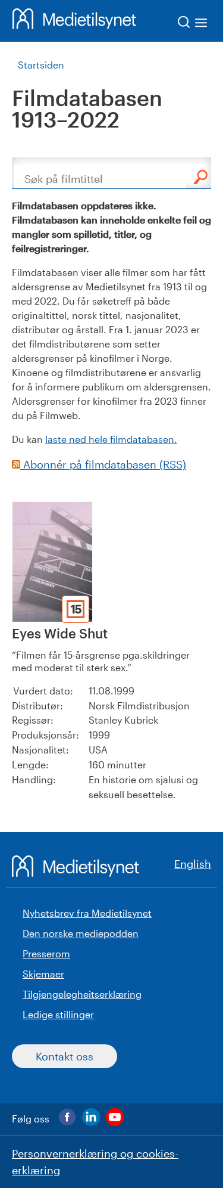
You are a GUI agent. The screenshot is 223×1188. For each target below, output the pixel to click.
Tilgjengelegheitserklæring (82, 994)
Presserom (46, 953)
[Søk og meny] (193, 24)
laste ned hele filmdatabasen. (111, 439)
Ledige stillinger (58, 1014)
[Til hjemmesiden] (74, 20)
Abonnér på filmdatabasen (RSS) (103, 464)
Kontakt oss (64, 1056)
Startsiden (41, 64)
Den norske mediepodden (81, 933)
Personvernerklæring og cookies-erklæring (95, 1162)
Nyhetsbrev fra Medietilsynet (87, 913)
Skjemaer (43, 973)
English (192, 863)
